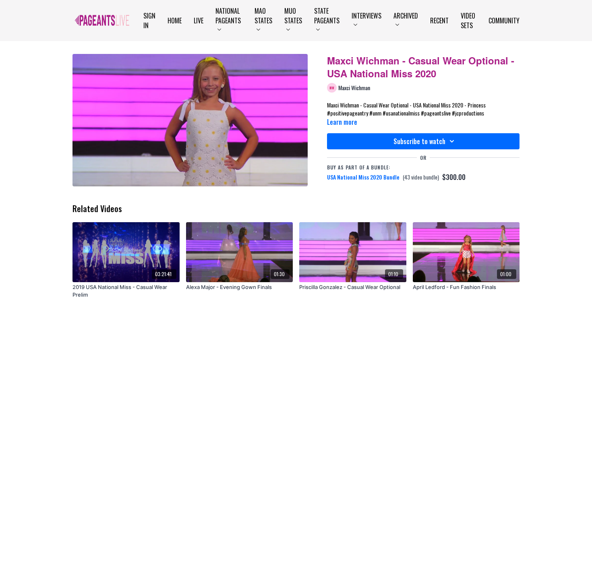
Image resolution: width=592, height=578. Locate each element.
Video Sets (468, 20)
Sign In (149, 20)
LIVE (198, 20)
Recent (439, 20)
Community (504, 20)
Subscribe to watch (419, 141)
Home (175, 20)
